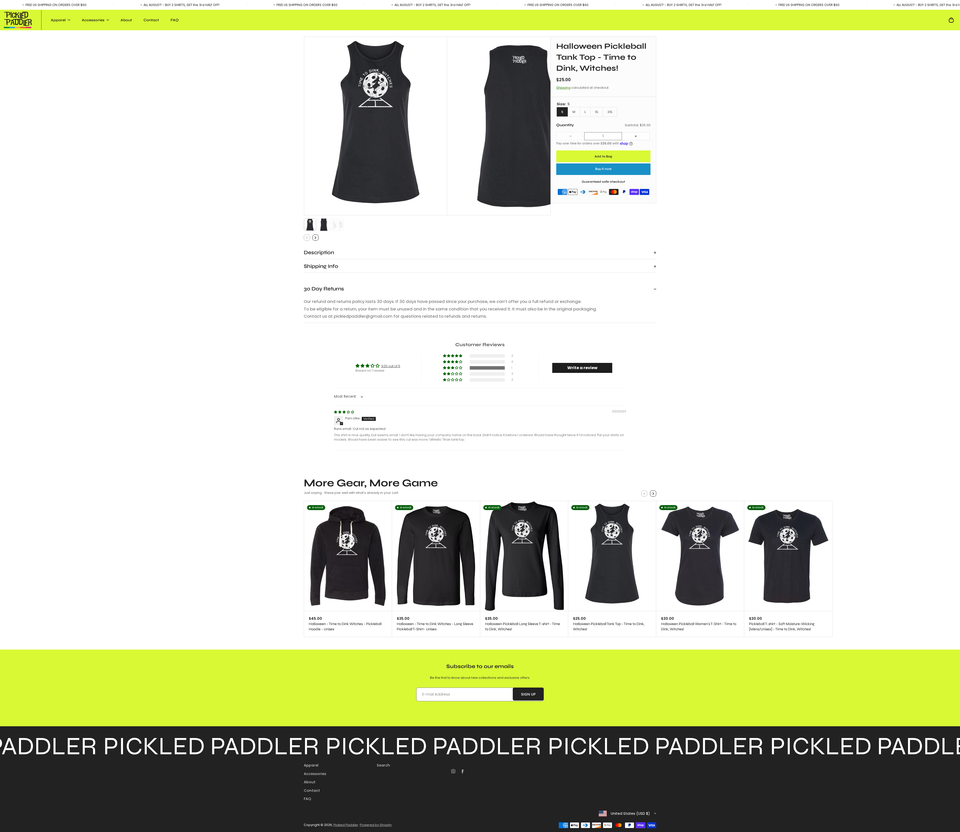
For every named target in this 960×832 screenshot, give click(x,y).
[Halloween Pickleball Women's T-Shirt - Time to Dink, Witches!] (700, 556)
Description (319, 252)
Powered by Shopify (376, 825)
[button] (310, 224)
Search (383, 765)
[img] (344, 412)
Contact (151, 20)
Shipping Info (321, 266)
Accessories (315, 773)
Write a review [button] (582, 368)
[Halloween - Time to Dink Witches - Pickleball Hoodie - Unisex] (348, 556)
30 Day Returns (324, 289)
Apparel (311, 765)
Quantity (565, 125)
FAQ (174, 20)
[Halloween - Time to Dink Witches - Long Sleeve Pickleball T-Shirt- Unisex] (436, 556)
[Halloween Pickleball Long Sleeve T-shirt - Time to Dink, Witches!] (524, 556)
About (126, 20)
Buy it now (603, 169)
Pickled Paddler (346, 825)
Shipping (563, 87)
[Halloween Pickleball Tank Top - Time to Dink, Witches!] (612, 556)
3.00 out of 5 (390, 366)
